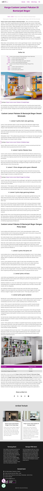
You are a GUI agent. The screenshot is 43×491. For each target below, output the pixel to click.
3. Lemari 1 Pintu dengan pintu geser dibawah (20, 60)
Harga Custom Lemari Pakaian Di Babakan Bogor (17, 142)
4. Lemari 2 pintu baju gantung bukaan (19, 62)
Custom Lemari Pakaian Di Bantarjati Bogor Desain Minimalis (22, 56)
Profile (28, 2)
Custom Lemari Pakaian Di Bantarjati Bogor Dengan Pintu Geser (21, 64)
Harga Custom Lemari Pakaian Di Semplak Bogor (17, 102)
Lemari (12, 16)
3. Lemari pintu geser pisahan (17, 69)
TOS (39, 2)
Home (9, 16)
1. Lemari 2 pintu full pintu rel (17, 66)
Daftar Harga (34, 2)
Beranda (23, 2)
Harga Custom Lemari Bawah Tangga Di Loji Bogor (18, 177)
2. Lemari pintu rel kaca (16, 68)
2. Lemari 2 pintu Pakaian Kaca (17, 59)
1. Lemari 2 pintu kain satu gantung (18, 58)
